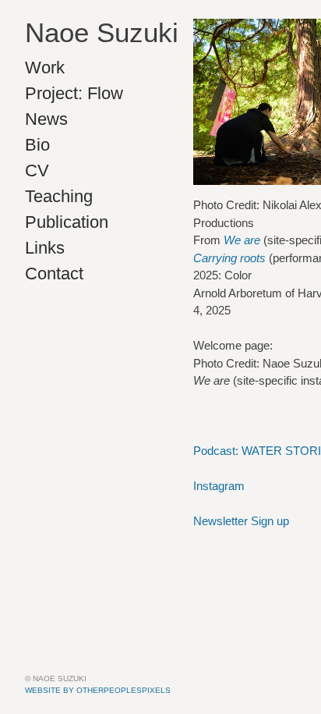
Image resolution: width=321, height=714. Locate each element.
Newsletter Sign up (241, 521)
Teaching (59, 196)
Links (45, 248)
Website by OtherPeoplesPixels (98, 690)
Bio (37, 145)
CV (37, 170)
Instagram (219, 485)
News (46, 119)
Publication (66, 222)
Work (45, 67)
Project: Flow (74, 93)
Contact (54, 273)
